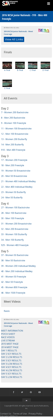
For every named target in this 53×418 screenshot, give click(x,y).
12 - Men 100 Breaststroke (14, 133)
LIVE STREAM (8, 340)
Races (7, 310)
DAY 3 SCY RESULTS (11, 360)
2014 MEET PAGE (9, 347)
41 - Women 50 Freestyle (13, 276)
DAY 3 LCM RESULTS (11, 363)
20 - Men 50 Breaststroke (14, 176)
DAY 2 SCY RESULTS (11, 353)
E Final (7, 88)
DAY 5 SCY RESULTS (11, 373)
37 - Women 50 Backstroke (14, 255)
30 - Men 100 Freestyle (12, 218)
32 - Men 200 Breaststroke (14, 228)
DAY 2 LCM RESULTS (11, 357)
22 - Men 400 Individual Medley (16, 186)
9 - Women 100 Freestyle (13, 123)
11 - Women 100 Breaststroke (16, 128)
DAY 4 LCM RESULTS (11, 370)
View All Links (14, 39)
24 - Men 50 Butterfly (12, 197)
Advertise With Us (9, 416)
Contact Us (5, 413)
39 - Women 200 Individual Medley (18, 265)
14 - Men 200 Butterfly (12, 144)
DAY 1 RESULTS (9, 350)
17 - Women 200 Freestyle (14, 160)
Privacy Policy (35, 413)
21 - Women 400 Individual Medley (18, 181)
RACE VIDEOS (8, 337)
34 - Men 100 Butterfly (12, 239)
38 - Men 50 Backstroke (13, 260)
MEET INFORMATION (12, 330)
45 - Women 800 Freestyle (14, 287)
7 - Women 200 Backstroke (14, 112)
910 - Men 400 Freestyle (13, 149)
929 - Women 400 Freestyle (15, 245)
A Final (7, 70)
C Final (33, 70)
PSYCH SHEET (8, 333)
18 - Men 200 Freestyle (12, 165)
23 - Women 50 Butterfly (13, 192)
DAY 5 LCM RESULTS (11, 377)
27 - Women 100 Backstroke (15, 207)
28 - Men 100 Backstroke (13, 212)
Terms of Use (20, 413)
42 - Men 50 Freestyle (12, 281)
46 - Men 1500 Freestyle (13, 292)
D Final (45, 70)
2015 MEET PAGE (9, 343)
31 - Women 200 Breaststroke (16, 223)
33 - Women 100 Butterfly (14, 234)
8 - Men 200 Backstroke (13, 117)
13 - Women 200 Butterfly (14, 139)
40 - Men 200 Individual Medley (16, 271)
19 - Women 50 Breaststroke (15, 170)
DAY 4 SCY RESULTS (11, 367)
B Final (20, 70)
